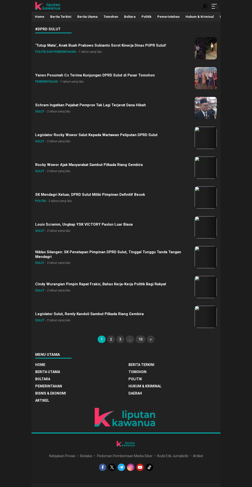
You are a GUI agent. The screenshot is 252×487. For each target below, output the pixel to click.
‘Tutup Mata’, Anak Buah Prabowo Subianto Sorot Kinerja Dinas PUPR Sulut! (100, 45)
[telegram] (121, 467)
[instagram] (130, 467)
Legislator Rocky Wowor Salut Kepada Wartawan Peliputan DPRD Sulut (96, 135)
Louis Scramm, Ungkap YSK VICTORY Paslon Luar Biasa (84, 224)
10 (140, 339)
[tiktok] (149, 467)
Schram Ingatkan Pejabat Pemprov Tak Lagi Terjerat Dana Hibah (90, 105)
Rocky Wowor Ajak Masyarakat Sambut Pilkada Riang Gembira (89, 164)
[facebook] (102, 467)
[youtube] (140, 467)
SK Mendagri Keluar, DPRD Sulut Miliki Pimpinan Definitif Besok (90, 194)
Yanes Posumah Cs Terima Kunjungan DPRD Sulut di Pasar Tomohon (95, 75)
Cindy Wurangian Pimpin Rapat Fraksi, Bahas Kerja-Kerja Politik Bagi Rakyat (100, 284)
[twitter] (112, 467)
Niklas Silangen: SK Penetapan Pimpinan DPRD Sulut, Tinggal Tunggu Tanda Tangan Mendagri (108, 254)
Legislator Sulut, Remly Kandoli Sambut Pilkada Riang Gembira (89, 314)
